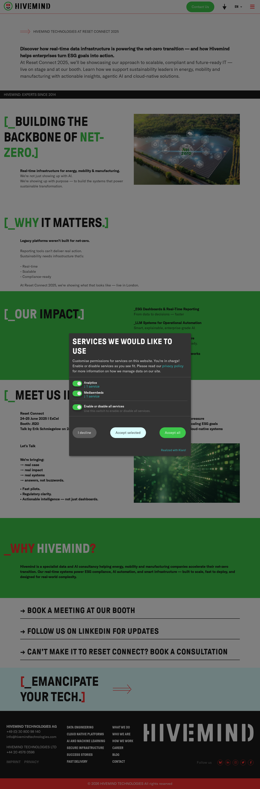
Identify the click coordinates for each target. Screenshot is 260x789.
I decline (84, 432)
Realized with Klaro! (173, 450)
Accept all (172, 432)
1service (92, 386)
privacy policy (172, 366)
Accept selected (128, 432)
